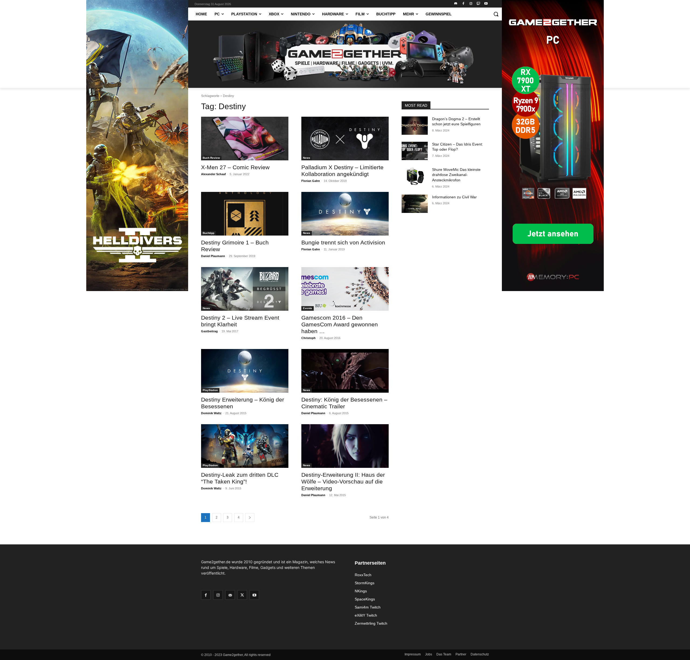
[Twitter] (242, 595)
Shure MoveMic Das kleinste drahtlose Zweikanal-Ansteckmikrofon (456, 174)
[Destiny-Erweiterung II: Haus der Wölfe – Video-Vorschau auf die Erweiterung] (345, 446)
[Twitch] (478, 4)
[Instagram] (471, 4)
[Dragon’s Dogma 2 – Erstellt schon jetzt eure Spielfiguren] (415, 125)
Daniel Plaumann (213, 256)
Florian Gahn (310, 180)
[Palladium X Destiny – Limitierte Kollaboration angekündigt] (345, 138)
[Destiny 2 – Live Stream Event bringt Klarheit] (244, 289)
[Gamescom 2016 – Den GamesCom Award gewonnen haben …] (345, 289)
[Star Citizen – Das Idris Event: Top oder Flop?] (415, 151)
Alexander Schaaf (213, 174)
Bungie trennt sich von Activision (343, 242)
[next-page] (249, 517)
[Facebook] (463, 4)
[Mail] (230, 595)
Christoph (308, 338)
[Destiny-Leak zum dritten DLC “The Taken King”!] (244, 446)
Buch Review (211, 157)
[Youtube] (486, 4)
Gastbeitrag (209, 331)
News (306, 157)
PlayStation (210, 390)
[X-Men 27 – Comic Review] (244, 138)
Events (307, 308)
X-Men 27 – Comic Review (235, 167)
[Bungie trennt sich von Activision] (345, 214)
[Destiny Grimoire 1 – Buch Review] (244, 214)
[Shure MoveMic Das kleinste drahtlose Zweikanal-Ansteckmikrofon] (415, 176)
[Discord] (456, 4)
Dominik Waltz (211, 413)
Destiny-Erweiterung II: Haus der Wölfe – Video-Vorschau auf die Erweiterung (343, 481)
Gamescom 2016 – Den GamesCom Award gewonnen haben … (339, 324)
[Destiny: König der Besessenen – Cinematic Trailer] (345, 371)
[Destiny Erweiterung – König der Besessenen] (244, 371)
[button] (495, 14)
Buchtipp (208, 232)
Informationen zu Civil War (454, 197)
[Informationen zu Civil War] (415, 204)
